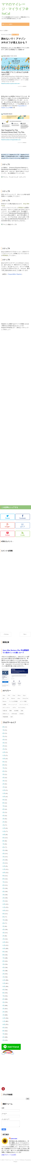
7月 (3, 730)
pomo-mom (14, 1138)
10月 (3, 758)
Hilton (19, 695)
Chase (13, 695)
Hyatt (24, 695)
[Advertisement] (15, 301)
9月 (3, 761)
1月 (3, 749)
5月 (3, 736)
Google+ (7, 526)
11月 (3, 755)
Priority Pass (25, 698)
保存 (11, 716)
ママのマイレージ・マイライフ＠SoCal (15, 8)
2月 (3, 746)
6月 (3, 733)
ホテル (14, 707)
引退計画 (5, 710)
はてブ (22, 525)
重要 (10, 710)
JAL (8, 698)
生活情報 (16, 710)
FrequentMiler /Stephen (15, 274)
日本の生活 (14, 713)
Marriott (13, 698)
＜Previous (6, 634)
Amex (4, 695)
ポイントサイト (6, 707)
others (18, 698)
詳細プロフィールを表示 (9, 1155)
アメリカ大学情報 (13, 701)
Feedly (23, 535)
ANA (9, 695)
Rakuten (4, 701)
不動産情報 (5, 716)
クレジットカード (23, 704)
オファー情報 (23, 701)
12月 (3, 752)
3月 (3, 742)
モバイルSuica (21, 707)
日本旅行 (21, 713)
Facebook (23, 518)
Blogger (15, 1161)
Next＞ (25, 634)
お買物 (4, 704)
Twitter (7, 518)
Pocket (7, 535)
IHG (3, 698)
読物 (22, 710)
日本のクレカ (6, 713)
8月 (3, 727)
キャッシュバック (12, 704)
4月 (3, 739)
